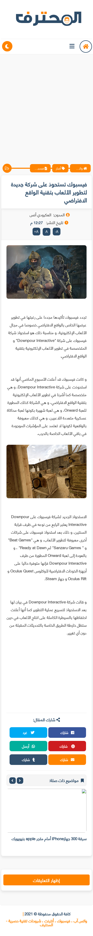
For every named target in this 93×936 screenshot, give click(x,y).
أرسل (25, 746)
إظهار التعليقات (46, 880)
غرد (25, 732)
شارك (64, 732)
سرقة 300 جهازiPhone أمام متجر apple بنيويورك (49, 838)
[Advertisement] (46, 104)
